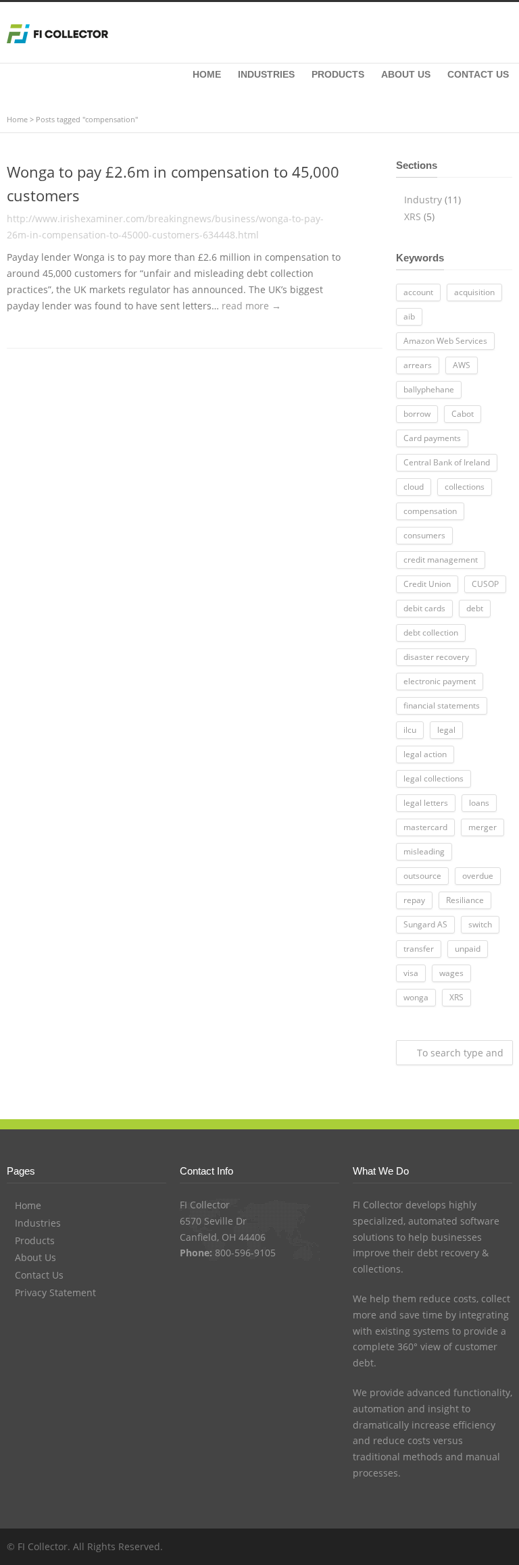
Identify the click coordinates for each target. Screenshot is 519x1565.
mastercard (425, 827)
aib (409, 316)
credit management (440, 559)
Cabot (462, 413)
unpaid (467, 948)
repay (414, 900)
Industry (423, 199)
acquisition (474, 292)
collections (465, 486)
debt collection (430, 632)
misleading (424, 851)
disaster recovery (436, 657)
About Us (35, 1257)
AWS (461, 365)
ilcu (409, 730)
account (418, 292)
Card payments (432, 438)
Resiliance (465, 900)
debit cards (424, 608)
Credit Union (427, 584)
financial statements (441, 705)
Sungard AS (425, 924)
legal (446, 730)
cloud (413, 486)
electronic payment (439, 681)
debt (474, 608)
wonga (415, 997)
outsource (422, 875)
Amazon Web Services (445, 341)
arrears (417, 365)
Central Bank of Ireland (446, 462)
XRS (412, 216)
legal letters (425, 803)
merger (482, 827)
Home (17, 119)
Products (35, 1240)
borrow (416, 413)
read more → (251, 305)
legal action (425, 754)
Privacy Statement (55, 1292)
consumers (424, 535)
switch (480, 924)
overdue (477, 875)
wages (451, 973)
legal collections (433, 778)
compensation (430, 511)
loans (479, 803)
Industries (38, 1222)
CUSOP (485, 584)
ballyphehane (428, 389)
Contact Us (39, 1274)
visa (410, 973)
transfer (418, 948)
